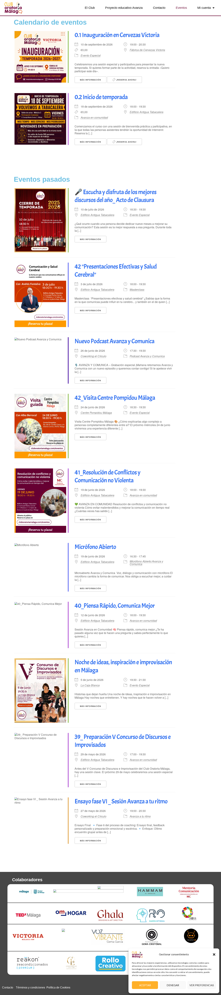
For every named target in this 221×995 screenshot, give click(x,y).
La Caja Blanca (90, 685)
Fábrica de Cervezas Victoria (147, 50)
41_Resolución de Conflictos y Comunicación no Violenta (107, 476)
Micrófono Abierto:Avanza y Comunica (146, 562)
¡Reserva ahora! (126, 79)
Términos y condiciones (30, 987)
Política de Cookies (58, 987)
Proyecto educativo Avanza (124, 7)
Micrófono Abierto (95, 547)
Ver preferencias (201, 985)
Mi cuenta (204, 7)
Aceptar (145, 985)
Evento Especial (91, 55)
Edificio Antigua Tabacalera (146, 112)
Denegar (173, 985)
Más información (90, 79)
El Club (90, 7)
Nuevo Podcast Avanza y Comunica (114, 341)
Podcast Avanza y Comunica (147, 356)
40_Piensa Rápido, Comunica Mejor (115, 606)
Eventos (181, 7)
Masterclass (137, 290)
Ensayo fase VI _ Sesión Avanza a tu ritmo (121, 801)
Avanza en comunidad (94, 117)
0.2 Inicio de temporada (101, 97)
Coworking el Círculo (93, 356)
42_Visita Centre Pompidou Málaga (115, 398)
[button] (214, 954)
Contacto (159, 7)
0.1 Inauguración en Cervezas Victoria (117, 35)
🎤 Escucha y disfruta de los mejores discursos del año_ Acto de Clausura (115, 196)
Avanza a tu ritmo (140, 816)
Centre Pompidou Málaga (96, 413)
